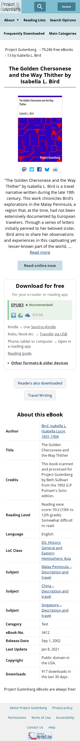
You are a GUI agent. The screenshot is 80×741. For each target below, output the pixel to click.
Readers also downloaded (40, 383)
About (11, 20)
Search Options (63, 20)
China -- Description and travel (55, 591)
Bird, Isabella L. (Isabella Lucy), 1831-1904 (54, 431)
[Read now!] (40, 160)
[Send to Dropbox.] (13, 315)
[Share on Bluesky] (47, 168)
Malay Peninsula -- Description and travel (57, 572)
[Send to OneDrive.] (27, 315)
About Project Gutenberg (28, 708)
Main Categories (62, 33)
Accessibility (65, 717)
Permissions (17, 717)
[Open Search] (40, 7)
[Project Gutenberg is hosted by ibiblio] (40, 738)
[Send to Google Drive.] (20, 315)
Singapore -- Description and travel (55, 610)
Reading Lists (35, 20)
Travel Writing (40, 395)
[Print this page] (55, 168)
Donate (66, 6)
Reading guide (20, 353)
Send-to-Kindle (43, 326)
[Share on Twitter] (32, 168)
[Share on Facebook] (39, 168)
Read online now (40, 265)
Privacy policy (62, 708)
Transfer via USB (53, 334)
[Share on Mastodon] (24, 168)
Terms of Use (40, 717)
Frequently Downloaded (24, 33)
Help (51, 727)
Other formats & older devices (39, 362)
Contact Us (35, 727)
